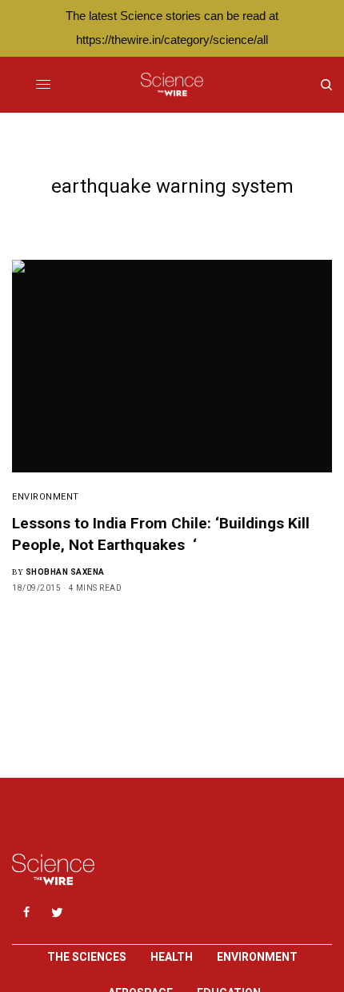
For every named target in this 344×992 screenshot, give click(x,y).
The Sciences (86, 956)
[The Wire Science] (171, 85)
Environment (45, 497)
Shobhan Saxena (65, 572)
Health (171, 956)
